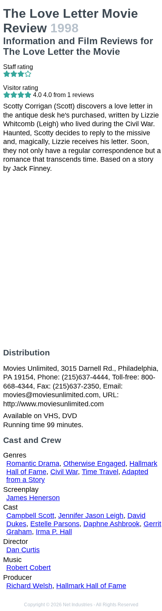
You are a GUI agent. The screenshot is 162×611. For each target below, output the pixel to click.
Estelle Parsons (54, 524)
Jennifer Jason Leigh (90, 515)
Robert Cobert (28, 568)
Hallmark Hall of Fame (91, 586)
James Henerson (33, 498)
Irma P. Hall (54, 532)
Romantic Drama (32, 463)
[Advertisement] (81, 260)
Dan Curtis (23, 550)
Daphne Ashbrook (111, 524)
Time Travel (100, 472)
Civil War (64, 472)
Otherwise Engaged (94, 463)
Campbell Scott (30, 515)
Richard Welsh (29, 586)
